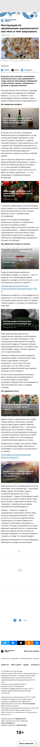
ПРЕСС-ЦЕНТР (16, 665)
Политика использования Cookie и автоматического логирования (13, 685)
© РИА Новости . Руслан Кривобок (9, 61)
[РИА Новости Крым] (8, 20)
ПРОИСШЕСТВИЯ (26, 659)
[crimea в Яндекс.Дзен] (21, 643)
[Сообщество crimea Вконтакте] (13, 643)
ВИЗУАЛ (36, 659)
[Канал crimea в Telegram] (5, 643)
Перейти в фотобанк (24, 61)
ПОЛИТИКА (5, 659)
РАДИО (26, 665)
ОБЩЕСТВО (14, 659)
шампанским (14, 95)
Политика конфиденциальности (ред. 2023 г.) (17, 689)
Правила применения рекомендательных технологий (16, 692)
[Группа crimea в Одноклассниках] (29, 643)
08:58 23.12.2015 (6, 35)
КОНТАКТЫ (35, 665)
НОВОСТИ (5, 665)
